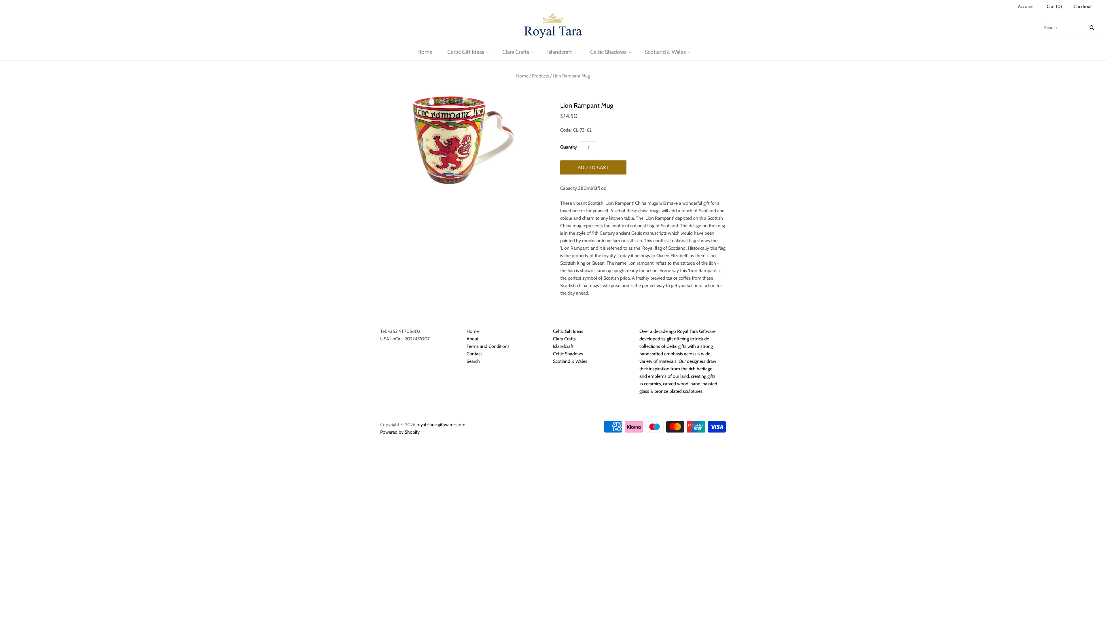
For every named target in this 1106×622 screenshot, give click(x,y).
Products (540, 76)
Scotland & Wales (665, 51)
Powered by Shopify (400, 432)
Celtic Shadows (608, 51)
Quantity (568, 147)
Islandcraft (559, 51)
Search (473, 361)
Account (1026, 6)
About (472, 339)
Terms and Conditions (488, 346)
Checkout (1082, 6)
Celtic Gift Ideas (465, 51)
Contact (474, 353)
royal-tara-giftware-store (440, 424)
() (1054, 6)
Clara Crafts (515, 51)
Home (424, 51)
